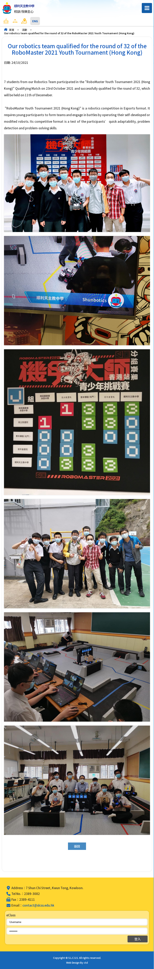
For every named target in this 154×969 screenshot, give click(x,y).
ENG (35, 21)
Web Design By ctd (77, 962)
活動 (24, 30)
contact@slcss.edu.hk (38, 905)
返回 (77, 846)
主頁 (14, 21)
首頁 (11, 29)
